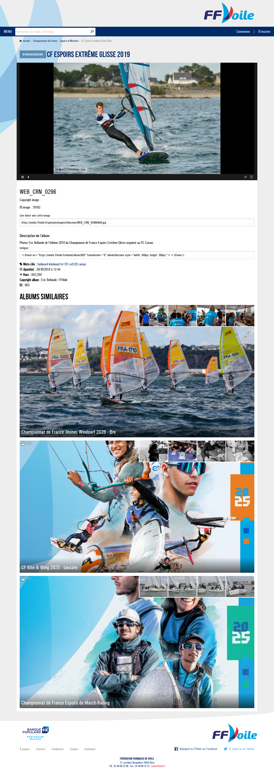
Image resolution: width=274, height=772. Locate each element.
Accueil (26, 41)
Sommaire (89, 749)
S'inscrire (264, 31)
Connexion (243, 31)
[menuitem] (25, 41)
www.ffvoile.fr (158, 766)
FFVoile (229, 12)
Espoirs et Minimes (69, 41)
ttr (62, 264)
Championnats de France (45, 41)
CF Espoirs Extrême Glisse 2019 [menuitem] (96, 41)
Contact (40, 749)
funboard (43, 264)
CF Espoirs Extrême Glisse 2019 (88, 55)
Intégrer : (25, 248)
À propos (25, 749)
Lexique (74, 749)
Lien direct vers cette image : (36, 215)
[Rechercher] (92, 31)
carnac (82, 264)
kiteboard (54, 264)
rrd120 (73, 264)
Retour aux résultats (33, 54)
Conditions (58, 749)
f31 (66, 264)
